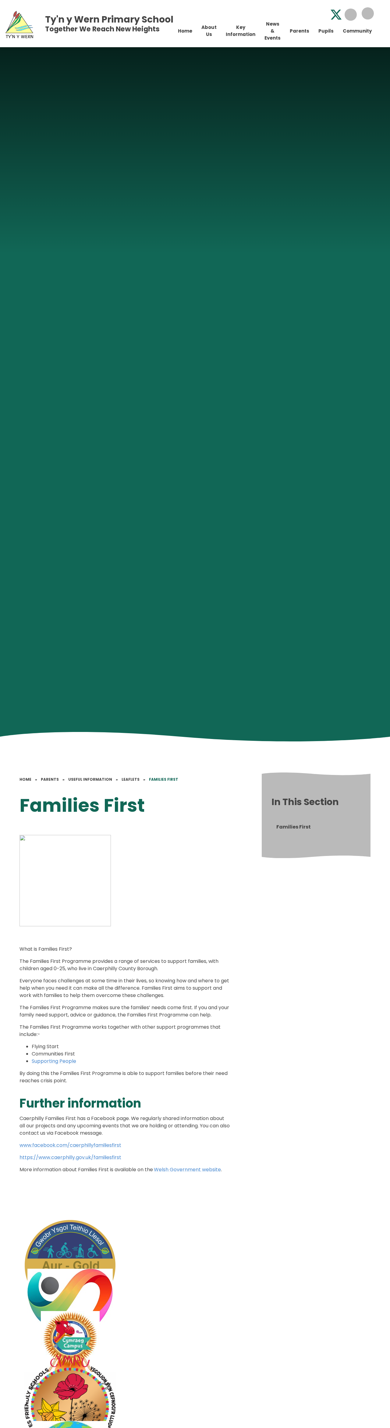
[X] (336, 15)
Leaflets (131, 779)
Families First (163, 779)
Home (25, 779)
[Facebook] (321, 15)
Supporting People (54, 1061)
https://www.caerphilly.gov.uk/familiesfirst (70, 1157)
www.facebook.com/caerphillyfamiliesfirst (70, 1145)
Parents (50, 779)
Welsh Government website (187, 1169)
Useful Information (90, 779)
